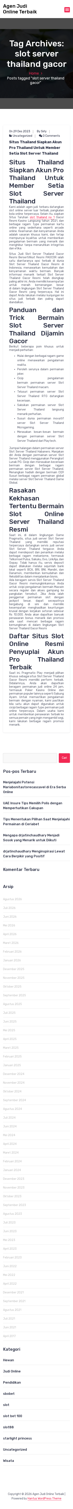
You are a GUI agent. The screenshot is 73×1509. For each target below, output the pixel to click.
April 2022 (10, 1283)
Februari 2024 (12, 1161)
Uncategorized (22, 136)
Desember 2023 (13, 1179)
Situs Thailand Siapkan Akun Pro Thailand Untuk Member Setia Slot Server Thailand (35, 148)
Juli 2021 (9, 1318)
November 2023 (14, 1187)
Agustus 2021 (12, 1310)
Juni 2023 (10, 1231)
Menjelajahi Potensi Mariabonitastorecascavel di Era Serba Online (34, 787)
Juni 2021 (9, 1327)
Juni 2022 (10, 1266)
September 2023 (14, 1205)
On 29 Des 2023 (19, 131)
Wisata (8, 1461)
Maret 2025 (11, 1048)
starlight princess (17, 1438)
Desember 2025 (13, 969)
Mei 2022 (9, 1275)
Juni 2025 (10, 1021)
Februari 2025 (12, 1056)
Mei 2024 (9, 1135)
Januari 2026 (12, 960)
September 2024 (14, 1100)
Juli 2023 (9, 1222)
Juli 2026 (9, 908)
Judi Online (12, 1371)
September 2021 (14, 1301)
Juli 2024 (9, 1117)
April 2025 (10, 1039)
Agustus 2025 (12, 1004)
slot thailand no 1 (42, 217)
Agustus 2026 (12, 899)
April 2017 (9, 1336)
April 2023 (10, 1249)
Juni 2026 (10, 916)
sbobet (9, 1394)
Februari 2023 (12, 1257)
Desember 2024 (13, 1074)
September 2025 (14, 995)
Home (34, 73)
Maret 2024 (11, 1152)
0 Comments (51, 136)
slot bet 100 (12, 1416)
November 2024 (14, 1083)
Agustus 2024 (12, 1109)
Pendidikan (12, 1382)
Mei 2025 (9, 1030)
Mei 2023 (9, 1240)
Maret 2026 (11, 943)
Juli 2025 (9, 1013)
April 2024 (10, 1144)
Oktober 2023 (12, 1196)
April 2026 (10, 934)
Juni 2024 (10, 1126)
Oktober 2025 (12, 986)
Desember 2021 (13, 1292)
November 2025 (14, 978)
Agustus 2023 (12, 1214)
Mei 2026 (9, 925)
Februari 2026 (12, 951)
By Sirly (42, 131)
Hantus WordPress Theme (44, 1498)
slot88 (8, 1427)
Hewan (8, 1360)
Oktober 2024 (12, 1091)
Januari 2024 (12, 1170)
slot (6, 1405)
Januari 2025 (12, 1065)
